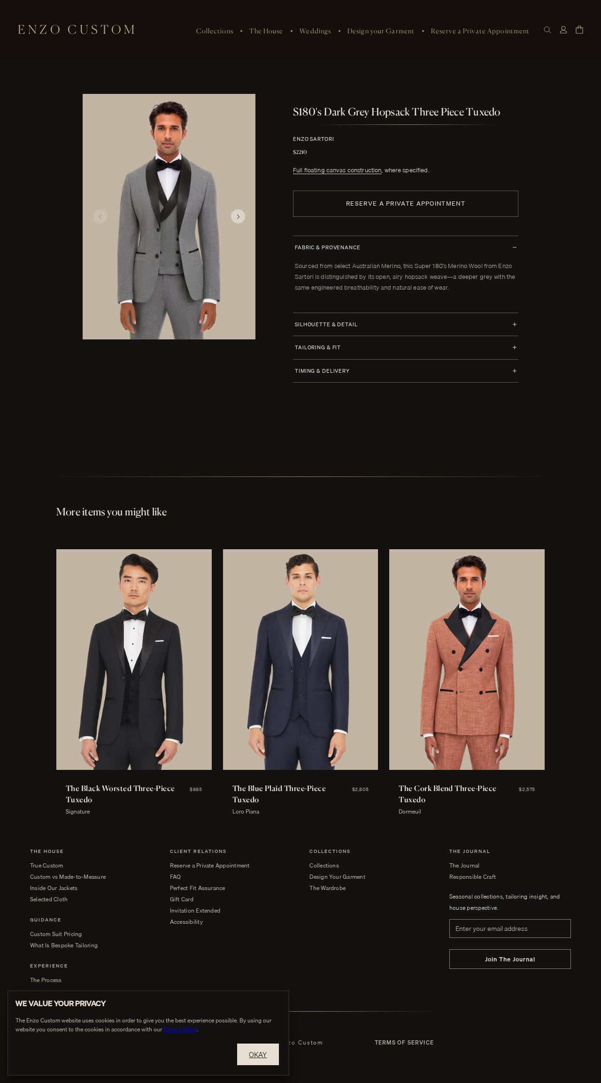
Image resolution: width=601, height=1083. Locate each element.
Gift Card (181, 899)
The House (266, 31)
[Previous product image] (100, 216)
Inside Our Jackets (53, 888)
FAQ (175, 877)
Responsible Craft (472, 877)
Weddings (315, 31)
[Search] (547, 29)
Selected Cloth (49, 899)
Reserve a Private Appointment (480, 31)
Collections (214, 31)
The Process (46, 980)
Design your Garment (381, 31)
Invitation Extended (195, 911)
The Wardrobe (327, 888)
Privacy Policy (180, 1029)
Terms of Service (404, 1042)
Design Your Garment (337, 877)
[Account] (563, 30)
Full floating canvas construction (337, 170)
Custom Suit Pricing (56, 934)
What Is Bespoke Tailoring (64, 945)
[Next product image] (238, 216)
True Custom (46, 865)
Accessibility (186, 922)
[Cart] (579, 29)
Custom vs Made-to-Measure (68, 877)
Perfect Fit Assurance (197, 888)
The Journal (464, 865)
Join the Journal (510, 959)
